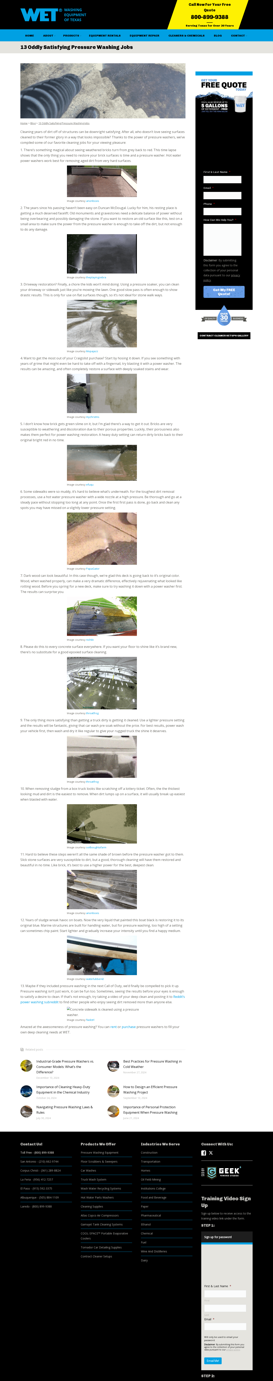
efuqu (90, 484)
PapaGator (93, 568)
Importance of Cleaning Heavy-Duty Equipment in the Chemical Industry (63, 1089)
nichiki (90, 639)
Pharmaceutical (151, 1215)
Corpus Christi (29, 1170)
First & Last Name (216, 172)
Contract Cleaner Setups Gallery (224, 335)
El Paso (25, 1188)
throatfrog (92, 713)
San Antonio (28, 1161)
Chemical (147, 1233)
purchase (129, 1027)
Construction (149, 1152)
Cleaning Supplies (92, 1206)
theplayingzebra (96, 277)
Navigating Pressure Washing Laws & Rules (64, 1110)
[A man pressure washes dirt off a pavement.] (102, 90)
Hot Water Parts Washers (97, 1197)
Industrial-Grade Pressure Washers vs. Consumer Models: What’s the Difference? (65, 1066)
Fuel (143, 1242)
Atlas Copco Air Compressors (100, 1215)
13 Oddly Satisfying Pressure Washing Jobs (64, 123)
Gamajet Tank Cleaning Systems (102, 1224)
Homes (145, 1170)
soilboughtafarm (96, 847)
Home (24, 123)
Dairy (144, 1260)
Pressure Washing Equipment (100, 1152)
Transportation (150, 1161)
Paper (144, 1206)
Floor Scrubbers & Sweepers (99, 1161)
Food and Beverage (153, 1197)
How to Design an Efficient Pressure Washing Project (150, 1089)
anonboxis (92, 201)
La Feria (25, 1179)
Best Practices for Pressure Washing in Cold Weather (152, 1064)
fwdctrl (90, 1020)
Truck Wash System (93, 1179)
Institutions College (153, 1188)
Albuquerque (28, 1197)
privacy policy (233, 1349)
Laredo (25, 1206)
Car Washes (88, 1170)
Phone (209, 204)
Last (206, 1315)
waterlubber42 (95, 979)
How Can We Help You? (219, 220)
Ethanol (146, 1224)
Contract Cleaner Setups (96, 1256)
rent (113, 1027)
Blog (33, 123)
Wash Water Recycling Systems (101, 1188)
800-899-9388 (209, 17)
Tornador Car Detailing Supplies (101, 1247)
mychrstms (92, 417)
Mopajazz (92, 351)
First (207, 1300)
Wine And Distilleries (154, 1251)
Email (208, 188)
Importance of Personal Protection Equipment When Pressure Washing (150, 1110)
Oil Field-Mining (151, 1179)
